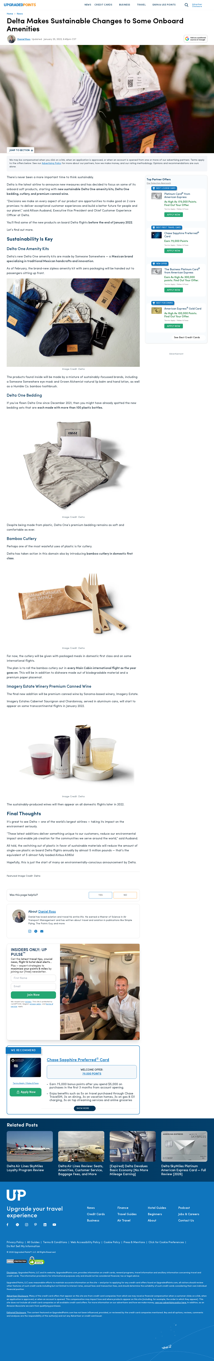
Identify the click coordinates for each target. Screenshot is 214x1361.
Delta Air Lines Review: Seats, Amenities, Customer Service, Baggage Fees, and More (80, 1170)
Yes (100, 895)
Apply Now (28, 1092)
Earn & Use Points (164, 5)
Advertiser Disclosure (197, 5)
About (152, 1220)
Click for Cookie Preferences (166, 1242)
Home (10, 14)
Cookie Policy (112, 1242)
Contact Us (186, 1220)
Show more (83, 1108)
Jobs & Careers (188, 1214)
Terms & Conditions (55, 1242)
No (125, 895)
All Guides (33, 1242)
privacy (28, 1002)
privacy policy (35, 1004)
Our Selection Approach (159, 183)
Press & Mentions (134, 1242)
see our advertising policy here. (171, 1303)
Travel (141, 5)
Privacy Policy (15, 1242)
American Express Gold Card (182, 309)
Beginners (155, 1214)
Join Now (33, 995)
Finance (122, 1208)
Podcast (184, 1208)
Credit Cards (103, 5)
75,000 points (91, 1074)
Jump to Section (20, 150)
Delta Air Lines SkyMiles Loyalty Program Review (25, 1168)
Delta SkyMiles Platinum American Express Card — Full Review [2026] (183, 1170)
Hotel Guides (157, 1208)
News (87, 5)
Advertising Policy (51, 163)
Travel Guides (127, 1214)
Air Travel (123, 1220)
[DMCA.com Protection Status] (17, 1261)
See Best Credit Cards (187, 337)
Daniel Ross (23, 39)
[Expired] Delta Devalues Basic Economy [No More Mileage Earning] (129, 1170)
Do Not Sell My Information (23, 1246)
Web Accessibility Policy (85, 1242)
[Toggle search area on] (186, 5)
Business (124, 5)
